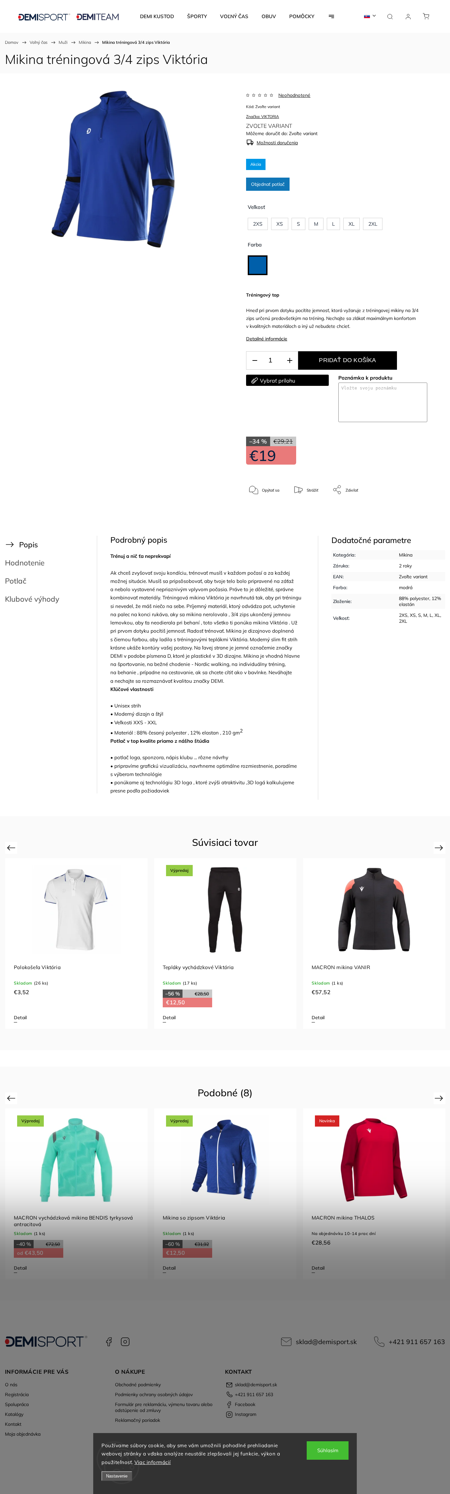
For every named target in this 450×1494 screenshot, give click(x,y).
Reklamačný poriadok (137, 1420)
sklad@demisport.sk (326, 1341)
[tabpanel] (76, 943)
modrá (405, 587)
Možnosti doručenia (277, 143)
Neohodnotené (294, 95)
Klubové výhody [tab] (32, 599)
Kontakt (13, 1424)
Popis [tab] (28, 544)
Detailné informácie (266, 339)
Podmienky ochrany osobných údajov (154, 1394)
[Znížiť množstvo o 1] (254, 360)
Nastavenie (116, 1476)
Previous (12, 847)
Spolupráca (17, 1404)
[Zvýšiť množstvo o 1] (289, 360)
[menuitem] (157, 16)
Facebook (109, 1342)
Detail (20, 1017)
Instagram (125, 1342)
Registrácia (17, 1394)
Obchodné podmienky (138, 1385)
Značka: (262, 116)
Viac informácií (152, 1462)
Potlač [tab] (15, 581)
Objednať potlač (268, 184)
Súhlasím (327, 1450)
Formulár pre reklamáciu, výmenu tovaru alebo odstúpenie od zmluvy (163, 1407)
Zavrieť (412, 511)
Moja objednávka (23, 1434)
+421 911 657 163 (417, 1341)
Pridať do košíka (347, 360)
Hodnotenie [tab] (24, 562)
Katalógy (14, 1414)
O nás (11, 1385)
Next (440, 847)
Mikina (405, 555)
